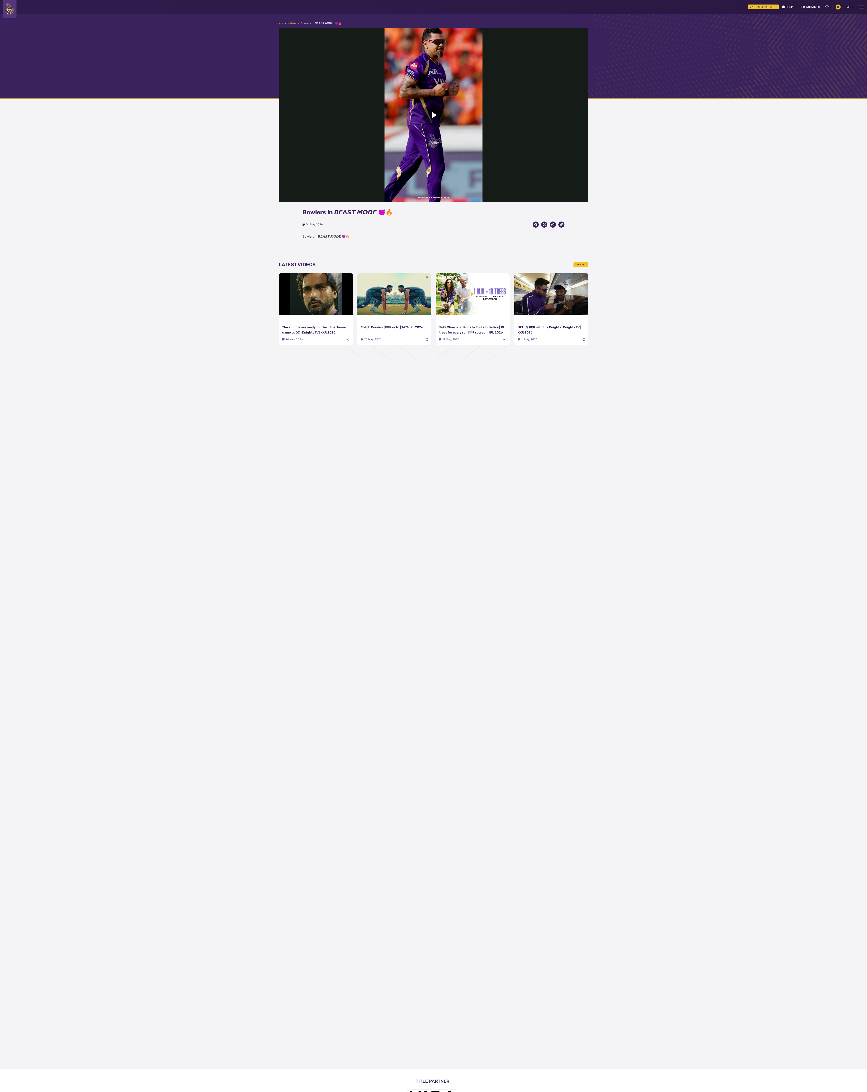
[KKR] (10, 9)
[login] (838, 7)
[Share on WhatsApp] (553, 225)
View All (581, 264)
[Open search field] (828, 7)
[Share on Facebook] (536, 225)
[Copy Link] (561, 225)
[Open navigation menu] (861, 7)
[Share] (348, 339)
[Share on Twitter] (544, 225)
